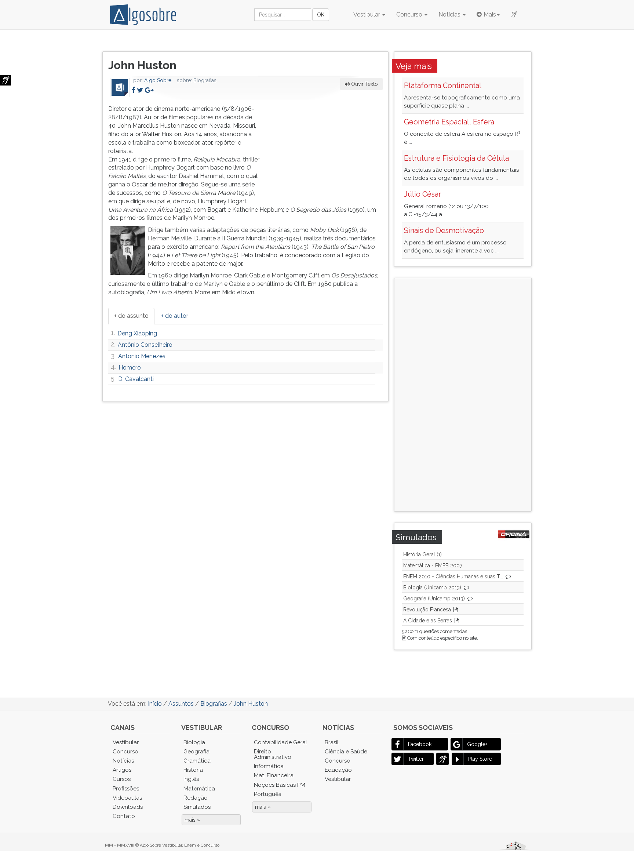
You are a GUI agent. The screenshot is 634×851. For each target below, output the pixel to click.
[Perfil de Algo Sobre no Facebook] (133, 90)
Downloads (128, 807)
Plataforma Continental (442, 85)
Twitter (416, 759)
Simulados (197, 807)
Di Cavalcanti (136, 378)
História (193, 770)
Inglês (191, 779)
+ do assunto (131, 315)
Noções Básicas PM (279, 785)
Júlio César (422, 194)
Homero (130, 367)
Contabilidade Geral (280, 742)
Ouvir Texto (364, 84)
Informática (269, 766)
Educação (338, 770)
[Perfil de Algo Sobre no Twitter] (140, 90)
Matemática (199, 788)
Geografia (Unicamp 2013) (434, 598)
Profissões (126, 788)
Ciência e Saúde (346, 751)
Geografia (196, 751)
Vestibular (367, 14)
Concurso (410, 14)
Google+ (477, 744)
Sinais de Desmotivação (444, 230)
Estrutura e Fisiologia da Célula (456, 158)
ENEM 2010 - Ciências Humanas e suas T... (453, 576)
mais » (192, 820)
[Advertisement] (328, 151)
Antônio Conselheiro (145, 344)
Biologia (194, 742)
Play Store (480, 759)
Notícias (450, 14)
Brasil (332, 742)
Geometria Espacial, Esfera (449, 121)
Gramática (197, 760)
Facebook (419, 744)
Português (267, 794)
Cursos (122, 779)
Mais (490, 14)
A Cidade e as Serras (427, 620)
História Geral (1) (422, 554)
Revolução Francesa (427, 609)
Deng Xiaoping (137, 333)
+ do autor (174, 315)
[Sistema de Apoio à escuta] (5, 80)
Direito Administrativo (272, 754)
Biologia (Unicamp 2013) (432, 587)
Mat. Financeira (274, 775)
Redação (195, 797)
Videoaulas (127, 797)
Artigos (122, 770)
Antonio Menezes (141, 356)
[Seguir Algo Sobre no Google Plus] (149, 90)
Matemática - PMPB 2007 (432, 565)
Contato (124, 816)
